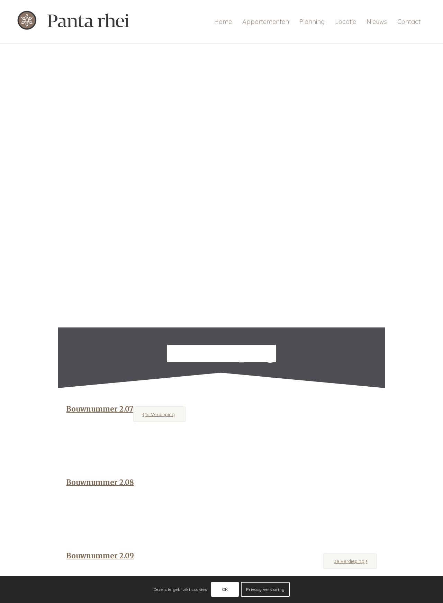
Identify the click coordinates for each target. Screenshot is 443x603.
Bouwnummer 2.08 (100, 482)
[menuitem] (223, 21)
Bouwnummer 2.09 (100, 555)
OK (225, 589)
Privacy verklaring (265, 589)
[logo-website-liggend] (77, 21)
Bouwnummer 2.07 (99, 409)
